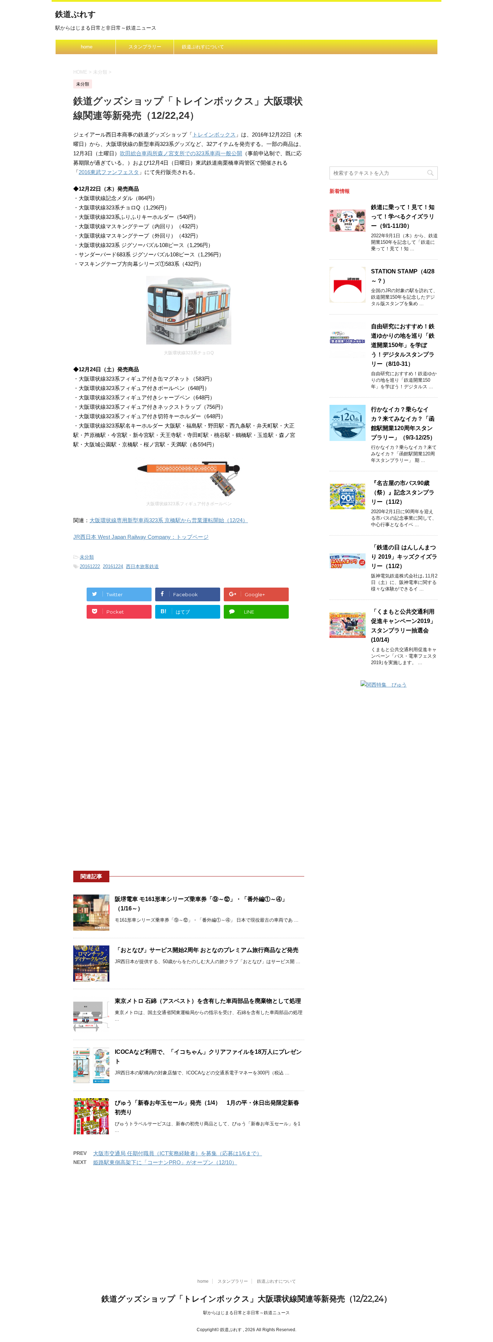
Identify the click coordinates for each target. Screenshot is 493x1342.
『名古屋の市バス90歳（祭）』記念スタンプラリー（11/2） (403, 492)
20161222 (90, 566)
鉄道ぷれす (75, 14)
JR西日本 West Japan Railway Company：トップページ (141, 537)
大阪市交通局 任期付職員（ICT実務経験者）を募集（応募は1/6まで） (177, 1153)
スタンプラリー (144, 46)
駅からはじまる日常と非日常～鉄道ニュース (246, 1312)
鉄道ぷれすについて (203, 46)
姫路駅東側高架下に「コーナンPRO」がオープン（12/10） (165, 1162)
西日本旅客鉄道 (142, 566)
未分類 (87, 557)
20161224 (113, 566)
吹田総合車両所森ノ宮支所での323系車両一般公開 (181, 153)
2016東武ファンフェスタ (109, 172)
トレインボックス (214, 134)
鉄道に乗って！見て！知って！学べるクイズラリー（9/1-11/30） (403, 216)
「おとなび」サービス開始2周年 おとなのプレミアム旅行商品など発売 (206, 950)
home (86, 46)
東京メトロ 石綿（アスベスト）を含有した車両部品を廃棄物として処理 (208, 1001)
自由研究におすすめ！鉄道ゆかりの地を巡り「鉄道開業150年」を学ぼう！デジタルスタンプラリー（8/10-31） (403, 345)
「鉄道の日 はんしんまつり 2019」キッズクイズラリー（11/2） (404, 556)
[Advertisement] (188, 692)
